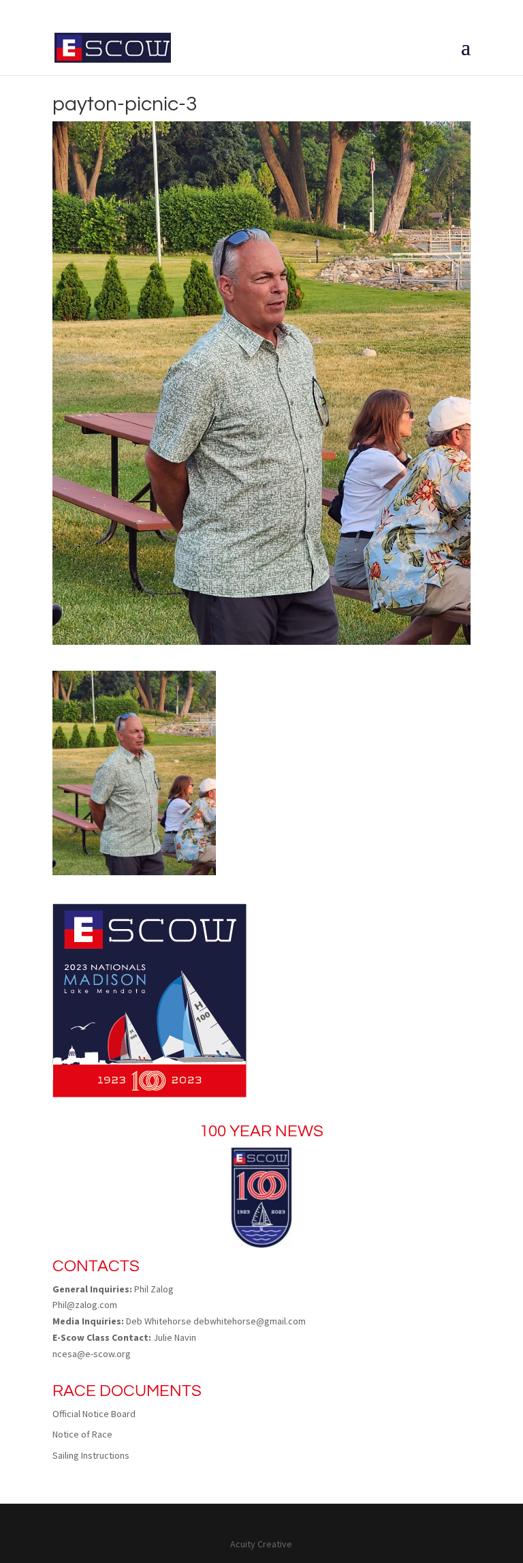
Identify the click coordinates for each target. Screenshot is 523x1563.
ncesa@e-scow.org (91, 1354)
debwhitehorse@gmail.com (249, 1321)
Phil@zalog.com (84, 1305)
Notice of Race (82, 1434)
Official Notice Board (94, 1414)
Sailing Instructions (90, 1455)
